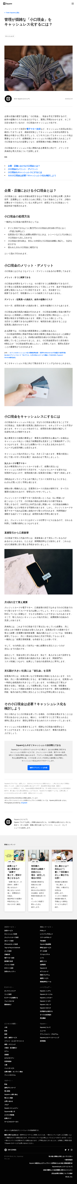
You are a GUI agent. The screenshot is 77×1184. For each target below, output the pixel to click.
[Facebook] (69, 1150)
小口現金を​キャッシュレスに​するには (25, 172)
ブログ (6, 1104)
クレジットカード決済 (11, 937)
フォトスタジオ (9, 1001)
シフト (42, 958)
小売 (5, 1027)
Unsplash (24, 803)
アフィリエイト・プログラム (49, 1034)
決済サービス (8, 930)
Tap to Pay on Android (12, 947)
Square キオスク (45, 1008)
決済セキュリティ (10, 971)
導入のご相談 (8, 1098)
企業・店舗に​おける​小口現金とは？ (24, 166)
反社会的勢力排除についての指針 (62, 1173)
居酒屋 (6, 1054)
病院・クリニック (10, 1044)
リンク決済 (7, 994)
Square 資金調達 (45, 944)
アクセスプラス (45, 954)
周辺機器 (43, 1018)
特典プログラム (45, 975)
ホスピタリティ (9, 1058)
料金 (5, 1084)
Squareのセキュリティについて (62, 1166)
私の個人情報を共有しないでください (61, 1156)
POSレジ (43, 930)
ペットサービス (9, 1068)
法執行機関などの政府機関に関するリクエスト (58, 1170)
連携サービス (44, 978)
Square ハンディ (45, 991)
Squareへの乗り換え (11, 1094)
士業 (5, 1065)
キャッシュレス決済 (10, 934)
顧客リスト (43, 961)
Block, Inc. (69, 1177)
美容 (5, 1034)
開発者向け (7, 1004)
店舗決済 (7, 954)
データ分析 (43, 951)
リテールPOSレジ (45, 937)
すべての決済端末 (45, 1015)
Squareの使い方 (9, 1111)
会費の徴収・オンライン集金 (13, 1071)
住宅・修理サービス (10, 1037)
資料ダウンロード (10, 1087)
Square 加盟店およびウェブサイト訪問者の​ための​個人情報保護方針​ (51, 1163)
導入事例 (7, 1091)
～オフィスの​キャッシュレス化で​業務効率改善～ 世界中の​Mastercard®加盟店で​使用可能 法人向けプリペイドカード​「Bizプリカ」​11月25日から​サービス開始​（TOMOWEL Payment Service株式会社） (35, 355)
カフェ (6, 1051)
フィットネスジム (10, 1075)
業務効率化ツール (45, 981)
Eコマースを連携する (11, 997)
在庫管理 (43, 964)
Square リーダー (45, 1001)
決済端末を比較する (46, 1011)
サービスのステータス (11, 1121)
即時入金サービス (45, 947)
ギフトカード (44, 971)
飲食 (5, 1031)
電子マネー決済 (9, 958)
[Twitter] (66, 1150)
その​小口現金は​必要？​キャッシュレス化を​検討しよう (32, 175)
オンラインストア (10, 991)
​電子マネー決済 (33, 129)
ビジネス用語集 (9, 1115)
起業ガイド (7, 1118)
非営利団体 (7, 1061)
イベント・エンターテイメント (14, 1041)
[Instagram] (72, 1150)
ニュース (43, 1031)
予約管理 (43, 941)
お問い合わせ (8, 1101)
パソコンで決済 (9, 964)
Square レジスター (46, 997)
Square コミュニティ (11, 1108)
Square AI (43, 968)
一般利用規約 (68, 1160)
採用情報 (43, 1041)
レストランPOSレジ (46, 934)
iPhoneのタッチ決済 (11, 944)
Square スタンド (45, 1004)
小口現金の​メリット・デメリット (23, 169)
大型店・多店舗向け (10, 1048)
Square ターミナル (46, 994)
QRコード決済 (8, 941)
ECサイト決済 (8, 968)
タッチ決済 (7, 951)
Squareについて (45, 1027)
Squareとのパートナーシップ (49, 1037)
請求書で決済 (8, 961)
